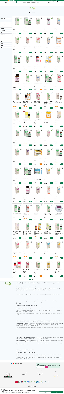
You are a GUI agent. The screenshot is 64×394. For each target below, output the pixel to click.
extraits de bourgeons (33, 307)
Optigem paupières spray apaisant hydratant (47, 45)
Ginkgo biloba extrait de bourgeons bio (26, 64)
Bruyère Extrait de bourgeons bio (27, 232)
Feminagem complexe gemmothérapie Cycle (16, 250)
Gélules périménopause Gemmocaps (16, 83)
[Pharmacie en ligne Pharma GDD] (15, 2)
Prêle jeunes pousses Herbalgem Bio (36, 214)
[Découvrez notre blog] (19, 363)
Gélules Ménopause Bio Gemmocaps (37, 64)
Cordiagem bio (25, 213)
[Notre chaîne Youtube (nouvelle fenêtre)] (13, 364)
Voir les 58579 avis (11, 0)
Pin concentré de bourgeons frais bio (37, 120)
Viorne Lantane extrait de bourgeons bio (58, 232)
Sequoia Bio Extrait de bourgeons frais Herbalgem (47, 214)
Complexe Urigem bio (37, 101)
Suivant (33, 279)
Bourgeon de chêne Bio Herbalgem (16, 120)
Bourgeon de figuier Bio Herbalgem (26, 26)
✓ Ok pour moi (57, 392)
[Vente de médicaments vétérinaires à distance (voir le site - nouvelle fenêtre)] (28, 382)
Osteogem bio (56, 101)
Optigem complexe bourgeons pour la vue (17, 232)
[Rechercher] (49, 2)
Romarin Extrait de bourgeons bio (17, 176)
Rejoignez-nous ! (8, 375)
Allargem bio (56, 119)
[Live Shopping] (15, 364)
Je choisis (45, 392)
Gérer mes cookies (40, 374)
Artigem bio (14, 101)
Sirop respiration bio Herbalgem (57, 250)
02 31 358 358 (55, 0)
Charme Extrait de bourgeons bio (38, 270)
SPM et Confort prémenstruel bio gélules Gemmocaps (27, 195)
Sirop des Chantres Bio (26, 101)
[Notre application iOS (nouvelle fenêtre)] (6, 377)
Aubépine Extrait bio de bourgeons (37, 26)
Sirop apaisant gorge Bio (16, 269)
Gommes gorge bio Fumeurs (58, 213)
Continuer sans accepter (3, 389)
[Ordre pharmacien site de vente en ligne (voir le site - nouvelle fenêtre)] (25, 382)
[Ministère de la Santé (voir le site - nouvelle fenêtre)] (22, 382)
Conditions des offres (40, 373)
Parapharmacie (8, 373)
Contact (51, 0)
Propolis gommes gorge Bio (48, 119)
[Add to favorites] (21, 17)
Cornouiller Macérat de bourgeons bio (47, 157)
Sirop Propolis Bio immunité (48, 269)
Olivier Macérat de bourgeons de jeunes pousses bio (58, 64)
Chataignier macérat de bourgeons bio (16, 45)
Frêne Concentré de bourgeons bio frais (38, 138)
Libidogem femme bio (26, 269)
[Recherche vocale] (48, 2)
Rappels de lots (24, 374)
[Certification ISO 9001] (17, 382)
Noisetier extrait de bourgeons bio (59, 157)
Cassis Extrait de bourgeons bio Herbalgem (17, 26)
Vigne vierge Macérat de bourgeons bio (26, 138)
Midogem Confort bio (47, 231)
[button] (4, 2)
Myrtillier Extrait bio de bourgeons (26, 176)
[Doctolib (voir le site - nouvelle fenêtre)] (47, 382)
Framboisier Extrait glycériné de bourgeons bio (48, 102)
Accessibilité (29, 386)
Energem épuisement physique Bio (48, 195)
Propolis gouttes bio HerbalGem (36, 232)
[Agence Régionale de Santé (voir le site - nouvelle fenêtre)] (34, 382)
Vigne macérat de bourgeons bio (17, 214)
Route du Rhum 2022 (8, 374)
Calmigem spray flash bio (26, 119)
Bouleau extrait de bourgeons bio (58, 138)
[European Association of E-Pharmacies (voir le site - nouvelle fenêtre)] (43, 382)
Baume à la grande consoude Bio (27, 157)
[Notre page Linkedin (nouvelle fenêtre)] (11, 363)
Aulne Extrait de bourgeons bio (59, 269)
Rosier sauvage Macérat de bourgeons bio (16, 138)
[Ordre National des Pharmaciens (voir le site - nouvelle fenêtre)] (31, 382)
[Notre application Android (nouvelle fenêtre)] (10, 377)
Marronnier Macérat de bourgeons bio (16, 64)
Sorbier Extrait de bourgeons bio (17, 157)
